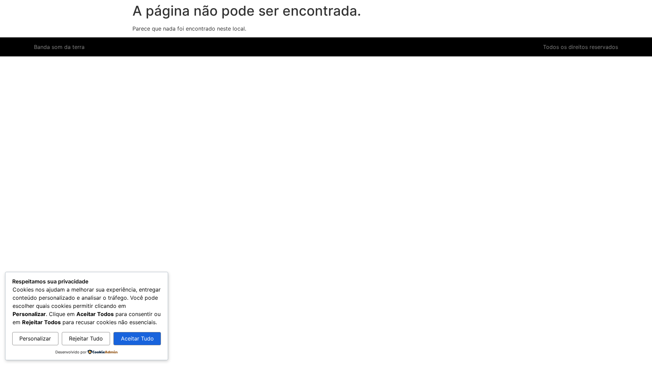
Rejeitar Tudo (86, 338)
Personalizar (35, 338)
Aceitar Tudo (137, 338)
